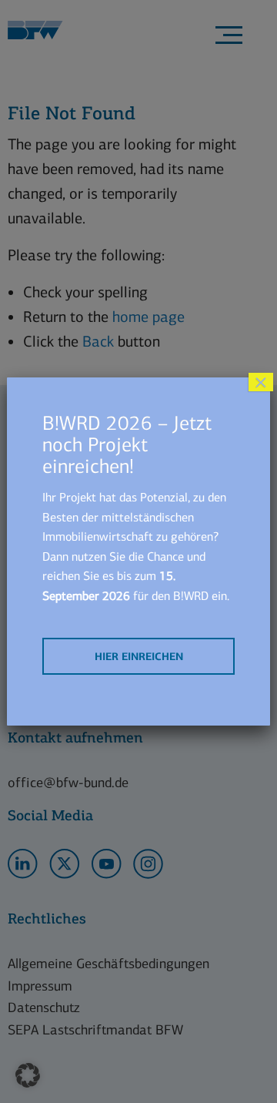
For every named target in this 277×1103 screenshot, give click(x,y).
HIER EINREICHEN (139, 656)
